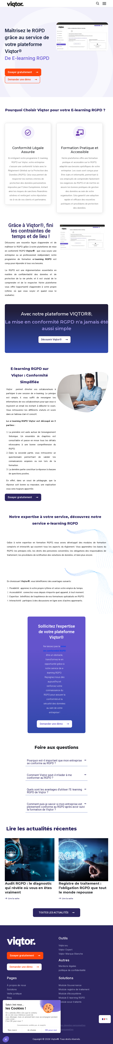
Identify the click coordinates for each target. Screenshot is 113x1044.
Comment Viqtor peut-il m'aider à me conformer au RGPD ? (49, 776)
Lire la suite (13, 898)
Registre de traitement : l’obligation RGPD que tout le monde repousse (82, 887)
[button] (56, 762)
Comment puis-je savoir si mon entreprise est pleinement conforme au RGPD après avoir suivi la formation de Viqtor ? (56, 806)
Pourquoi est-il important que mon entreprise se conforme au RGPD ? (54, 762)
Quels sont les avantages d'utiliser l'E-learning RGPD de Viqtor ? (54, 791)
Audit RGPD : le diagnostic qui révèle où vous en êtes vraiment (28, 887)
